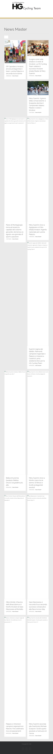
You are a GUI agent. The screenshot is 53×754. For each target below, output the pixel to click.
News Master (15, 75)
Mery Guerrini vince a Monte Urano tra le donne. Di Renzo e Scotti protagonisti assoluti (37, 482)
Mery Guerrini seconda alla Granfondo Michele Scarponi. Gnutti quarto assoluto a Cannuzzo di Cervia (38, 728)
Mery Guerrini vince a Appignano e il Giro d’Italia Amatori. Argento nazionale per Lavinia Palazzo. (38, 229)
